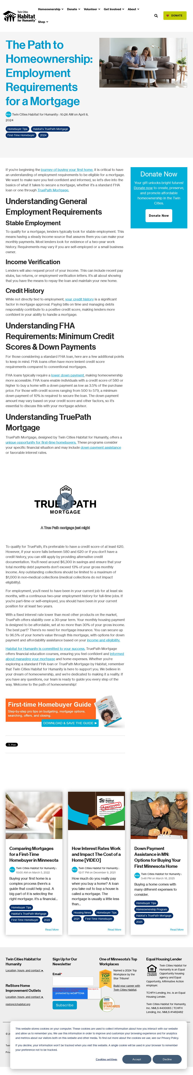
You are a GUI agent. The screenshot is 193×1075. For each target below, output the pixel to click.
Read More (52, 929)
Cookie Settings (15, 1071)
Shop (42, 22)
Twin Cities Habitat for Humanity (35, 114)
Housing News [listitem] (82, 912)
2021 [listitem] (77, 919)
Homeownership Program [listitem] (151, 909)
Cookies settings (106, 1059)
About (132, 9)
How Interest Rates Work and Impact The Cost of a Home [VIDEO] (96, 854)
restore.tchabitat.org (18, 1004)
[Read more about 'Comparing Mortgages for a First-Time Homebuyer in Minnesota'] (34, 815)
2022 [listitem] (47, 920)
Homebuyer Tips (17, 129)
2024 (43, 135)
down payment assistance (101, 447)
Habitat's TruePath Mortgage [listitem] (28, 913)
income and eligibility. (103, 640)
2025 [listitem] (139, 922)
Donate (72, 9)
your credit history (79, 299)
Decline (167, 1059)
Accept (136, 1059)
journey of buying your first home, (67, 170)
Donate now (143, 188)
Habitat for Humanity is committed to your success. (45, 649)
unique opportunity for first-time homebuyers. (41, 442)
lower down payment (67, 375)
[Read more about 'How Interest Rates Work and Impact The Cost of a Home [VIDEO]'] (96, 815)
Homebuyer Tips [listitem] (21, 907)
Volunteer (91, 9)
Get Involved (113, 9)
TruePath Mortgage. (53, 190)
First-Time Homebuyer (21, 135)
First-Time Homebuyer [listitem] (24, 920)
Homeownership (49, 9)
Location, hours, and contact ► (25, 970)
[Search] (156, 16)
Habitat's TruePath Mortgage (50, 129)
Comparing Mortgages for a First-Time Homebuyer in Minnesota (33, 854)
